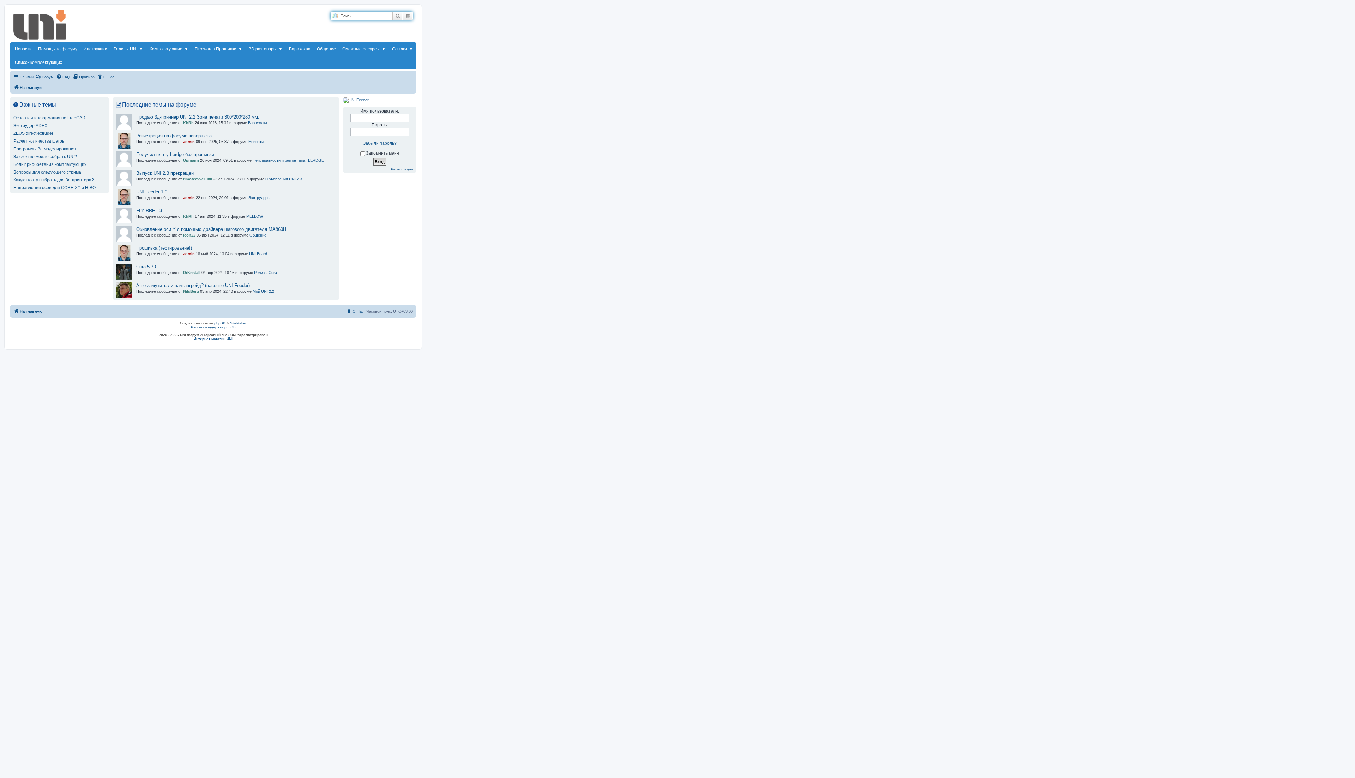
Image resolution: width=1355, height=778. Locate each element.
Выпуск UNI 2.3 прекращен (165, 173)
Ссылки (402, 49)
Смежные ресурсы (364, 49)
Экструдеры (259, 198)
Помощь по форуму (57, 49)
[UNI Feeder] (356, 100)
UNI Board (258, 254)
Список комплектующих (38, 62)
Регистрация (402, 169)
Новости (23, 49)
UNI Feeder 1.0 (151, 191)
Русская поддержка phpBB (213, 327)
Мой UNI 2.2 (263, 291)
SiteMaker (238, 323)
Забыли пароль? (380, 143)
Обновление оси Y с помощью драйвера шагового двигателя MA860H (211, 229)
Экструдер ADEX (30, 125)
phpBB (219, 323)
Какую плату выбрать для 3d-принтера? (53, 180)
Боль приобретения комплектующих (49, 164)
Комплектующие (169, 49)
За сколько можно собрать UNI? (45, 156)
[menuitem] (63, 77)
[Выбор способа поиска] (335, 16)
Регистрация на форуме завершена (174, 135)
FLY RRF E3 (149, 210)
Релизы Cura (265, 272)
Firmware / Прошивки (218, 49)
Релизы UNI (128, 49)
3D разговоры (266, 49)
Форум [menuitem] (48, 77)
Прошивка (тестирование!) (164, 248)
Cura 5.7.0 (146, 266)
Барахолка (300, 49)
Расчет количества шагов (38, 141)
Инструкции (95, 49)
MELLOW (254, 216)
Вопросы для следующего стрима (47, 172)
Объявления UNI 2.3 (283, 179)
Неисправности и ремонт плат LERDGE (288, 160)
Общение (326, 49)
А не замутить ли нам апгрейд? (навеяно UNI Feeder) (193, 285)
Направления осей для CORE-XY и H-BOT (55, 187)
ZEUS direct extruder (33, 133)
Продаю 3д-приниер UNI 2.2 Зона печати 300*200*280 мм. (197, 117)
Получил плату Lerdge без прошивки (175, 154)
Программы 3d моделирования (44, 148)
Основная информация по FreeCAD (49, 117)
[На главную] (40, 26)
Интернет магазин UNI (213, 339)
